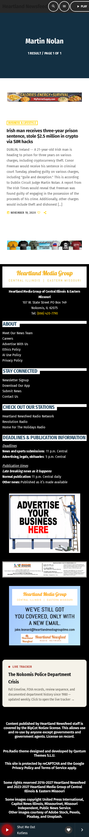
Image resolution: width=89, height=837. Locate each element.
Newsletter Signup (15, 380)
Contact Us (10, 396)
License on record (60, 736)
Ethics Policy (11, 349)
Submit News (11, 391)
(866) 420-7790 (47, 313)
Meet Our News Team (17, 333)
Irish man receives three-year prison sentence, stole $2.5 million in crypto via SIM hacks (42, 136)
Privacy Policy (12, 360)
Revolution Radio (15, 422)
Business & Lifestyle (22, 123)
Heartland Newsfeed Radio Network (28, 416)
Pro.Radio (10, 751)
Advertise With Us (15, 344)
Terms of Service (54, 768)
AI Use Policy (11, 355)
